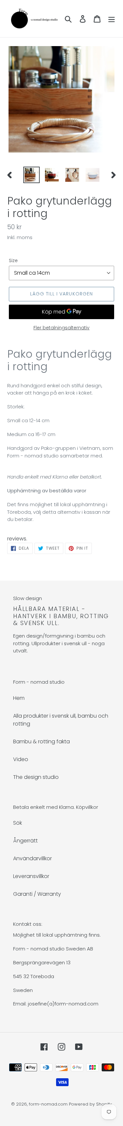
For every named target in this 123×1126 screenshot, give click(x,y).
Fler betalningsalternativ (61, 327)
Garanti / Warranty (37, 894)
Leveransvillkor (31, 876)
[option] (31, 175)
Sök (17, 823)
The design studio (36, 777)
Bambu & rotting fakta (41, 741)
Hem (19, 698)
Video (20, 759)
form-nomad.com (48, 1104)
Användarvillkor (32, 858)
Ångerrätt (25, 840)
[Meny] (111, 18)
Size (13, 260)
